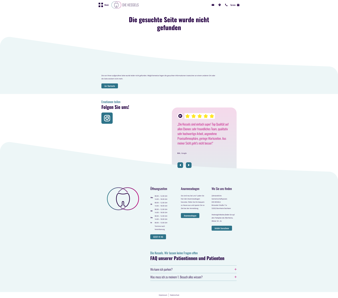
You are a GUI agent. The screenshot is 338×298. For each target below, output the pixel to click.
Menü (106, 4)
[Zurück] (180, 165)
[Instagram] (107, 118)
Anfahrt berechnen (222, 228)
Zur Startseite (109, 85)
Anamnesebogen (190, 215)
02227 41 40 (158, 236)
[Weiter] (189, 165)
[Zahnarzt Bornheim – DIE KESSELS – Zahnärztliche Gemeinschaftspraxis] (125, 4)
